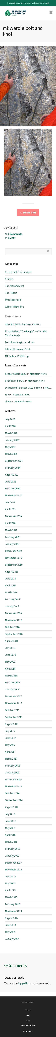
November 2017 (13, 703)
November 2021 (13, 495)
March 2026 (11, 433)
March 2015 (11, 897)
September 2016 (14, 800)
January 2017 (12, 772)
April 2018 (10, 668)
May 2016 (10, 828)
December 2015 (13, 862)
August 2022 (11, 474)
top (7, 394)
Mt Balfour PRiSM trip (17, 356)
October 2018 (12, 627)
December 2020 (13, 516)
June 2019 (10, 578)
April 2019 (10, 585)
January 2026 (12, 440)
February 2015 (12, 904)
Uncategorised (13, 299)
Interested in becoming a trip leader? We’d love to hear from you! (28, 3)
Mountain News (38, 373)
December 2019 (13, 550)
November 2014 (13, 911)
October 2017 (12, 710)
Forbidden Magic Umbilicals (20, 342)
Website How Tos (14, 306)
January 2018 (12, 689)
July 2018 (10, 647)
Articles (9, 279)
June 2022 (10, 481)
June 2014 (10, 925)
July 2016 (10, 814)
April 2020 (10, 523)
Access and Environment (18, 272)
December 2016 (13, 779)
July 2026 (10, 419)
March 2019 (11, 592)
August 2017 (11, 724)
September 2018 (14, 634)
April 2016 (10, 835)
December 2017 (13, 696)
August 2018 (11, 641)
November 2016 (13, 786)
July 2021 (10, 502)
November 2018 (13, 620)
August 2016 (11, 807)
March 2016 (11, 841)
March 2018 (11, 675)
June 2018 (10, 654)
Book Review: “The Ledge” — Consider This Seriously (26, 333)
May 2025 (10, 447)
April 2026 (10, 426)
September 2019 (14, 564)
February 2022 (12, 488)
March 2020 (11, 530)
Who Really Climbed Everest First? (23, 324)
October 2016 (12, 793)
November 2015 (13, 869)
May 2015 (10, 883)
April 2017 (10, 751)
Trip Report (11, 292)
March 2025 (11, 454)
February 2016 (12, 848)
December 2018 (13, 613)
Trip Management (14, 286)
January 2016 (12, 855)
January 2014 (12, 938)
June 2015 (10, 876)
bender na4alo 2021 (15, 373)
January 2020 (12, 544)
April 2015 (10, 890)
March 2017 (11, 758)
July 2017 (10, 731)
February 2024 (12, 467)
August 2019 (11, 571)
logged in (23, 983)
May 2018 (10, 661)
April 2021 (10, 509)
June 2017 (10, 738)
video (8, 401)
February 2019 (12, 599)
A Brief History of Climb (17, 349)
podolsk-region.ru (14, 380)
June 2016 (10, 821)
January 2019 (12, 606)
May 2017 (10, 744)
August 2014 (11, 918)
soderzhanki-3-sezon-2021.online (22, 387)
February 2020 (12, 537)
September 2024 (14, 460)
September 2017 (14, 717)
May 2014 (10, 932)
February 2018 (12, 682)
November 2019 (13, 557)
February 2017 (12, 765)
